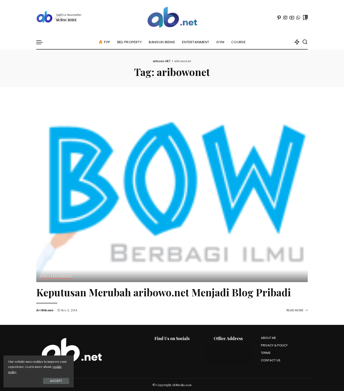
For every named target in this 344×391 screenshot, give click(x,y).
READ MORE (295, 310)
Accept (56, 381)
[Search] (305, 42)
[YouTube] (291, 17)
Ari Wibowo (45, 310)
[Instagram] (285, 17)
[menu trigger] (42, 42)
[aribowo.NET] (172, 17)
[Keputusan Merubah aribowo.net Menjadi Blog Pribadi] (172, 190)
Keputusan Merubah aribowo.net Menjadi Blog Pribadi (163, 292)
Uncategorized (56, 276)
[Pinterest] (279, 17)
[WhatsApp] (298, 17)
